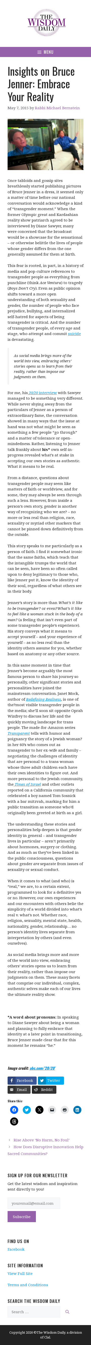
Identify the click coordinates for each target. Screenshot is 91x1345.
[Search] (67, 1311)
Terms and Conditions (28, 1284)
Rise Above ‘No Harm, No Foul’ (42, 1139)
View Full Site (20, 1273)
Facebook (16, 1249)
